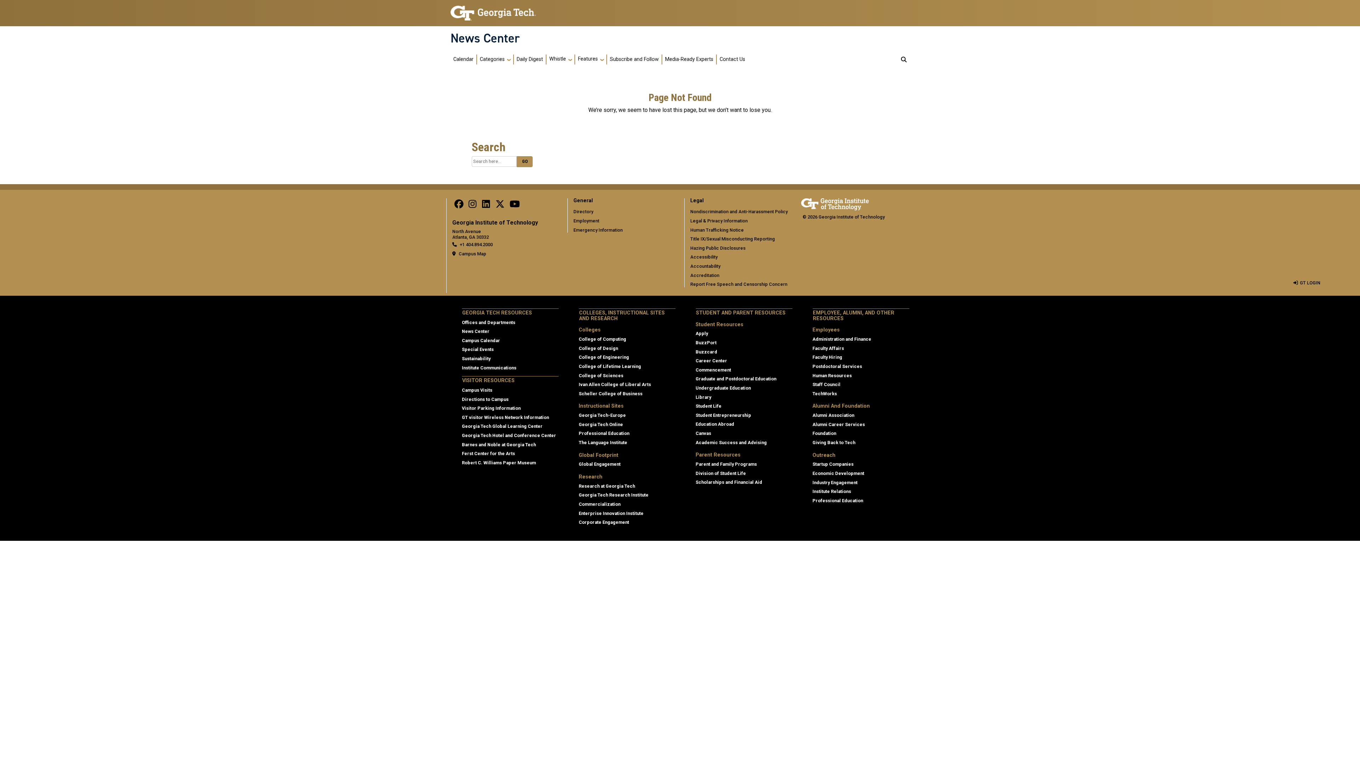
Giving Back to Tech (833, 442)
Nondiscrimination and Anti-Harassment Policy (739, 211)
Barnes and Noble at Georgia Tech (499, 444)
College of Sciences (601, 375)
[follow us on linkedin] (486, 205)
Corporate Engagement (604, 522)
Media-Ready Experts (689, 59)
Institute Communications (489, 367)
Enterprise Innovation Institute (611, 513)
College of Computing (602, 339)
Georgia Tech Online (601, 424)
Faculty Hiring (827, 357)
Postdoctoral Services (837, 366)
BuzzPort (706, 342)
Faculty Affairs (828, 348)
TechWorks (824, 393)
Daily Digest (530, 59)
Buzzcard (706, 352)
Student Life (708, 406)
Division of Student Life (721, 473)
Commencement (713, 370)
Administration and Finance (841, 339)
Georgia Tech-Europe (602, 415)
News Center (485, 38)
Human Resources (832, 375)
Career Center (711, 360)
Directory (583, 211)
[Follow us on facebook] (459, 205)
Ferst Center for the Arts (488, 453)
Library (703, 397)
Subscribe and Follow (634, 59)
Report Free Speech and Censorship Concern (738, 284)
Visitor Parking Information (491, 408)
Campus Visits (477, 390)
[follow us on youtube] (515, 205)
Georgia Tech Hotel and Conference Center (509, 435)
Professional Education (604, 433)
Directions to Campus (485, 399)
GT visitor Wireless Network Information (505, 417)
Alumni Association (833, 415)
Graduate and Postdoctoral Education (736, 378)
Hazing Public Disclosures (718, 248)
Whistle (557, 59)
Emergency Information (598, 230)
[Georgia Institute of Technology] (493, 10)
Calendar (463, 59)
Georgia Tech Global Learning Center (502, 426)
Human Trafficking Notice (717, 230)
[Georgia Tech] (835, 203)
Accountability (705, 266)
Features (588, 59)
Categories (492, 59)
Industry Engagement (834, 482)
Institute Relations (831, 491)
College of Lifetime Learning (610, 366)
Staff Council (826, 384)
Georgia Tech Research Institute (613, 495)
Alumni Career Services (838, 424)
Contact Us (732, 59)
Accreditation (704, 275)
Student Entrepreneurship (723, 415)
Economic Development (838, 473)
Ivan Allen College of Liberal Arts (615, 384)
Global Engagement (599, 464)
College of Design (598, 348)
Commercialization (599, 504)
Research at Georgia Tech (607, 486)
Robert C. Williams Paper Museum (499, 462)
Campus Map (472, 253)
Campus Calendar (481, 340)
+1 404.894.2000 (476, 244)
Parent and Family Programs (726, 464)
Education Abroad (715, 424)
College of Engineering (604, 357)
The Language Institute (603, 442)
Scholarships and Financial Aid (729, 482)
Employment (586, 220)
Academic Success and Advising (731, 442)
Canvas (703, 433)
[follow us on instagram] (472, 205)
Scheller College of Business (610, 393)
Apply (702, 333)
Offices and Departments (488, 322)
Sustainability (476, 358)
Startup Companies (833, 464)
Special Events (478, 349)
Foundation (824, 433)
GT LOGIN (1310, 282)
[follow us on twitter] (500, 205)
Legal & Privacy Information (719, 220)
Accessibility (704, 257)
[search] (904, 59)
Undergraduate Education (723, 388)
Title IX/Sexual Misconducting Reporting (732, 239)
